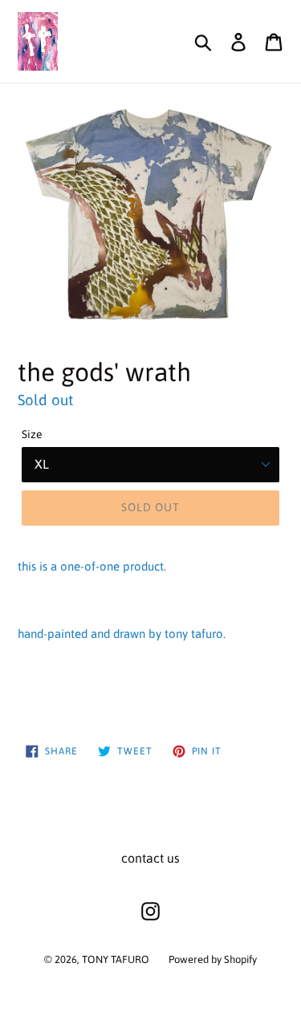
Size (32, 434)
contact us (150, 858)
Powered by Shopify (213, 959)
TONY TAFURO (115, 959)
